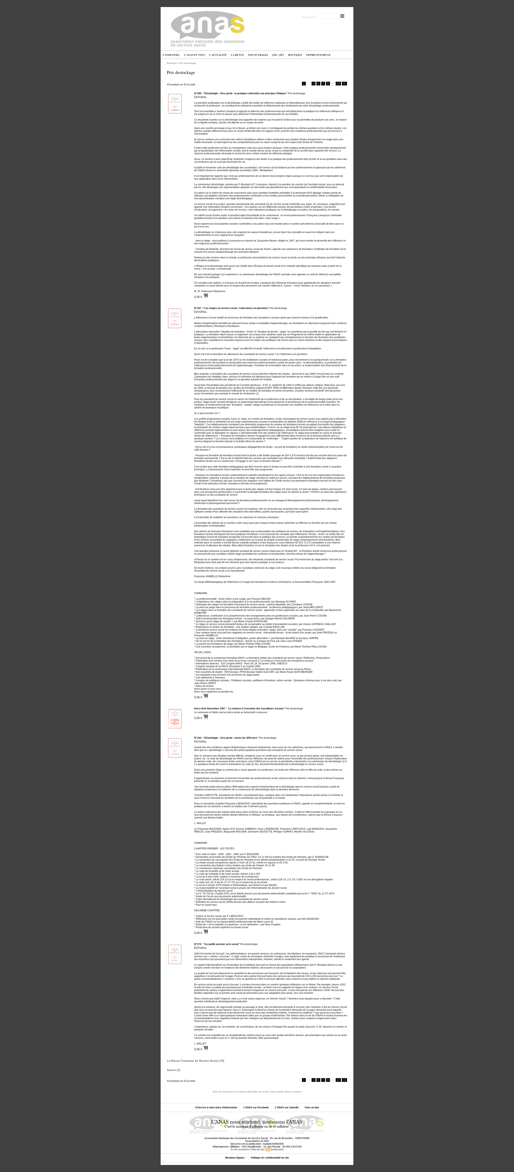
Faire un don (312, 1107)
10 (338, 83)
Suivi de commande (223, 1091)
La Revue (237, 55)
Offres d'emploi (318, 55)
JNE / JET (278, 55)
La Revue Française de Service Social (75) (195, 1060)
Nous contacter (293, 1091)
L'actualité (218, 55)
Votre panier (277, 1091)
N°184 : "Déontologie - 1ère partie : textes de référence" (226, 737)
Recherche (309, 17)
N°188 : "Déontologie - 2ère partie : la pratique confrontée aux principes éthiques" (240, 93)
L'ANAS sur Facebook (256, 1107)
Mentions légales (235, 1157)
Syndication (277, 1149)
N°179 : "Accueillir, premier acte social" (217, 944)
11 (344, 83)
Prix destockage (187, 63)
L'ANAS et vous (194, 55)
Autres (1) (173, 1070)
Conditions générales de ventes (252, 1091)
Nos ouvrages (258, 55)
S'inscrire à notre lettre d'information (216, 1107)
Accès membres (240, 1149)
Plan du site (258, 1149)
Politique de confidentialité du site (270, 1157)
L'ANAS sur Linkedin (287, 1107)
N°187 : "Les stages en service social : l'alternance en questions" (231, 308)
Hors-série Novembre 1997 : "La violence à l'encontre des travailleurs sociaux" (239, 708)
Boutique (295, 55)
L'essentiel (171, 55)
